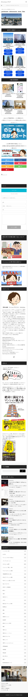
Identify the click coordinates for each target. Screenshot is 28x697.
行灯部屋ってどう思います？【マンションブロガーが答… (17, 492)
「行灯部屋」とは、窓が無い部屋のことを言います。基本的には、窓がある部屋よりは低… (17, 496)
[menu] (26, 2)
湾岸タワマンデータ (14, 636)
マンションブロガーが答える (14, 557)
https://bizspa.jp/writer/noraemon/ (8, 347)
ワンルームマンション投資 (14, 570)
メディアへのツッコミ (14, 560)
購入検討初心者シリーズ (14, 662)
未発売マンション (14, 616)
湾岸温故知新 (14, 646)
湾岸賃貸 (14, 649)
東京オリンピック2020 (14, 623)
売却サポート (14, 597)
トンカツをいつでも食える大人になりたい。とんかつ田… (17, 502)
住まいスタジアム (14, 583)
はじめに (14, 554)
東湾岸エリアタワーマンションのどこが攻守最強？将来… (17, 511)
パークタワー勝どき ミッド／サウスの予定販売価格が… (17, 530)
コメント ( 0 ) (14, 190)
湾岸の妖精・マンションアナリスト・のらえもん (14, 307)
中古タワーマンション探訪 (14, 577)
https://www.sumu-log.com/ (7, 350)
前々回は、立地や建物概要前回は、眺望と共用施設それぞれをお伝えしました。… (17, 543)
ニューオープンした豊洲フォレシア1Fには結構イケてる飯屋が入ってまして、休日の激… (18, 505)
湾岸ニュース (14, 639)
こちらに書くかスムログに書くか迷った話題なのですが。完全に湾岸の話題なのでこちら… (17, 515)
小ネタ (14, 600)
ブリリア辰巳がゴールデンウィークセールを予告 (17, 521)
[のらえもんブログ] (12, 2)
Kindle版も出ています (6, 439)
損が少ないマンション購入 (14, 603)
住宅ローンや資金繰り (14, 587)
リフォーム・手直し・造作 (14, 567)
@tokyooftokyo (15, 334)
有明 (14, 613)
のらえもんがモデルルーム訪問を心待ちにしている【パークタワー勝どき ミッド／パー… (17, 534)
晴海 (14, 610)
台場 (14, 593)
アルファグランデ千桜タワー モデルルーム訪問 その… (17, 483)
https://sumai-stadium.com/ (7, 343)
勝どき (14, 590)
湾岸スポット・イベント (14, 633)
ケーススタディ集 (14, 551)
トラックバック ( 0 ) (14, 193)
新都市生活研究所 (14, 384)
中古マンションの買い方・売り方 (14, 580)
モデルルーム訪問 (14, 564)
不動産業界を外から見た (14, 574)
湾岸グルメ (14, 629)
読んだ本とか (14, 656)
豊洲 (14, 659)
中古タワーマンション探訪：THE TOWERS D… (18, 539)
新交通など (14, 606)
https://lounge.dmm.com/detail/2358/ (9, 353)
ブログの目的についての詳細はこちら (9, 315)
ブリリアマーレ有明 (6, 667)
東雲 (14, 626)
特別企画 (14, 652)
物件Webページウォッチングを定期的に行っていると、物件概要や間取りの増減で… (17, 524)
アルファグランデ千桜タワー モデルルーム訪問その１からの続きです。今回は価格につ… (18, 486)
